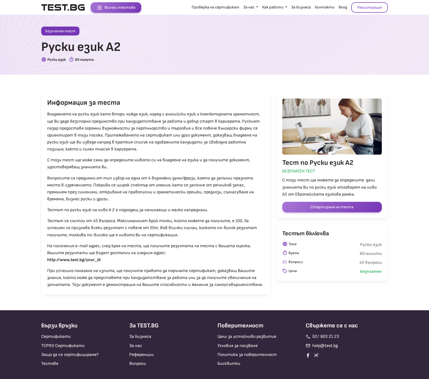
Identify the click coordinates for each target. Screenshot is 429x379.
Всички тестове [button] (116, 7)
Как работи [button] (273, 7)
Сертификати (56, 336)
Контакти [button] (325, 7)
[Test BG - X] (317, 355)
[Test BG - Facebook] (309, 355)
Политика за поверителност (247, 354)
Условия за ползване (237, 345)
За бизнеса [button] (301, 7)
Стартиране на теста (332, 207)
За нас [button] (249, 7)
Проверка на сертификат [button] (215, 7)
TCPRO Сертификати (63, 345)
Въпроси (137, 363)
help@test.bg (322, 345)
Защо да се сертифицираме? (70, 354)
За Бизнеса (140, 336)
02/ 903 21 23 (322, 337)
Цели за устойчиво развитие (246, 336)
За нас (135, 345)
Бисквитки (228, 363)
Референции (141, 354)
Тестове (49, 363)
